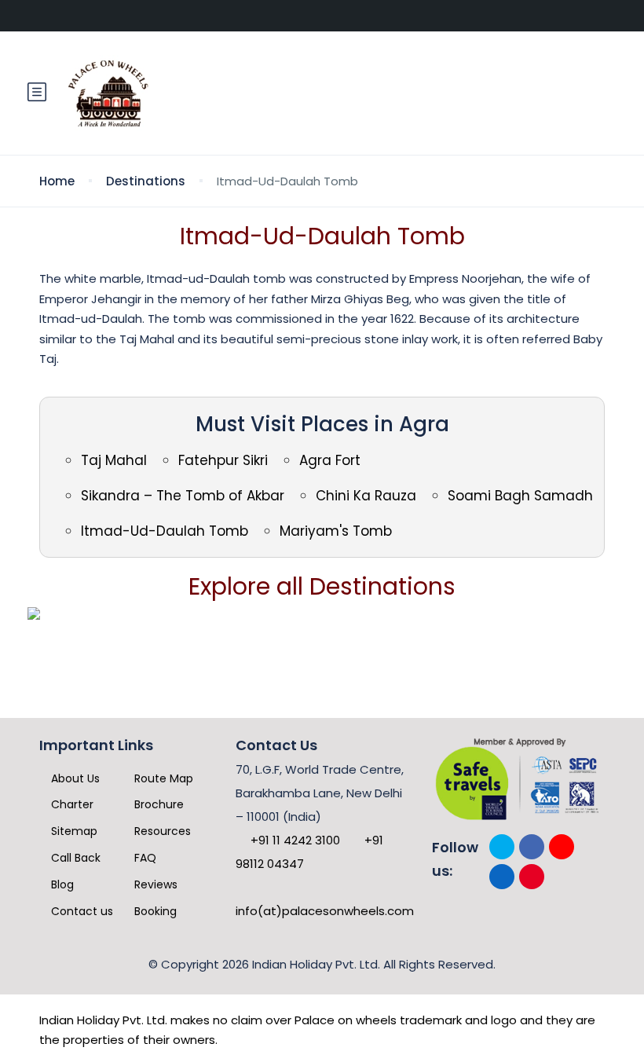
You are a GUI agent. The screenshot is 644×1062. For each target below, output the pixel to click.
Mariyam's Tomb (336, 531)
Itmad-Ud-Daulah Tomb (164, 531)
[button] (36, 93)
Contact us (80, 911)
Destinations (145, 181)
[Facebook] (531, 846)
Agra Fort (329, 460)
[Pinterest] (531, 876)
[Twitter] (501, 846)
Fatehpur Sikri (223, 460)
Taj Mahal (114, 460)
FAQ (143, 858)
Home (57, 181)
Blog (61, 884)
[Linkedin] (501, 876)
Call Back (74, 858)
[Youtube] (561, 846)
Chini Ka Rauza (366, 495)
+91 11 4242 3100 (293, 840)
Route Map (162, 778)
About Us (74, 778)
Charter (70, 804)
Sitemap (72, 831)
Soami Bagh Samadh (520, 495)
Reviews (154, 884)
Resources (161, 831)
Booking (154, 911)
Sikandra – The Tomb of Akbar (182, 495)
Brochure (157, 804)
